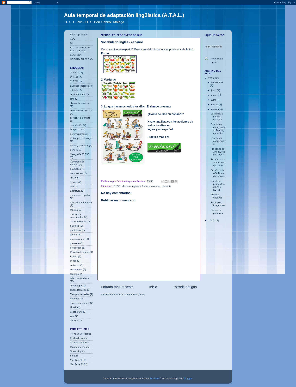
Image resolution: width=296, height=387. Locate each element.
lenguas (74, 182)
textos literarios (78, 289)
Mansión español (79, 342)
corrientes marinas (80, 117)
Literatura (75, 190)
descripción (76, 125)
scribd (73, 260)
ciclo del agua (77, 94)
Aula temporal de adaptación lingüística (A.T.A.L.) (124, 15)
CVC (72, 38)
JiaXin (73, 177)
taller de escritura (79, 278)
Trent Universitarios (80, 333)
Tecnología (76, 285)
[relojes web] (213, 54)
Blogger (188, 378)
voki (72, 316)
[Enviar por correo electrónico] (162, 181)
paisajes (74, 225)
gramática (75, 168)
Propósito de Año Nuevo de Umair (218, 162)
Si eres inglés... (78, 351)
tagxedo (74, 274)
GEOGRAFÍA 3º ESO (81, 59)
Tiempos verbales (79, 294)
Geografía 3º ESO (80, 154)
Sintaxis (74, 355)
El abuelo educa (79, 338)
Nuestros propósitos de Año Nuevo (218, 185)
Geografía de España (77, 163)
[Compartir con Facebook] (172, 181)
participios (75, 230)
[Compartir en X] (169, 181)
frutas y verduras (151, 186)
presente (166, 186)
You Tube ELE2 (78, 364)
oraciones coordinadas (76, 215)
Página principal (78, 34)
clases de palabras (80, 103)
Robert (73, 256)
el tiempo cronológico (81, 138)
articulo (74, 90)
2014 (211, 220)
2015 (211, 78)
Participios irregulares (218, 204)
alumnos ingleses (131, 186)
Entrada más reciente (117, 287)
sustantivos (76, 269)
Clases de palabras (217, 211)
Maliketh (154, 378)
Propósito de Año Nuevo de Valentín (218, 173)
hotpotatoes (76, 173)
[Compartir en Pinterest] (175, 181)
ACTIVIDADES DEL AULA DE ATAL (80, 49)
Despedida (76, 129)
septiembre (217, 82)
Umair (73, 307)
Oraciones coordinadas (218, 141)
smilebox (75, 265)
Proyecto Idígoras (79, 252)
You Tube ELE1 (78, 360)
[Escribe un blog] (166, 181)
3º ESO (74, 81)
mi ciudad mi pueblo (81, 202)
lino (72, 186)
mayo (214, 95)
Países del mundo (80, 347)
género (74, 149)
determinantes (78, 133)
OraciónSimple (78, 221)
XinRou (74, 320)
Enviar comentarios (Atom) (130, 294)
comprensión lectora (81, 110)
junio (214, 90)
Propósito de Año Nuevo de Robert (218, 151)
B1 (71, 43)
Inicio (153, 287)
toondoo (74, 298)
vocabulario (76, 311)
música (74, 209)
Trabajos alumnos (79, 303)
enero (214, 109)
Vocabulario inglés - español (217, 116)
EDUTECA (75, 54)
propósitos (75, 247)
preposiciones (77, 239)
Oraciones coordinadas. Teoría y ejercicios (218, 129)
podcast (74, 234)
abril (214, 99)
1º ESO (116, 186)
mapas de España (80, 195)
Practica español (216, 196)
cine (72, 98)
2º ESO (74, 77)
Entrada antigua (185, 287)
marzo (215, 104)
